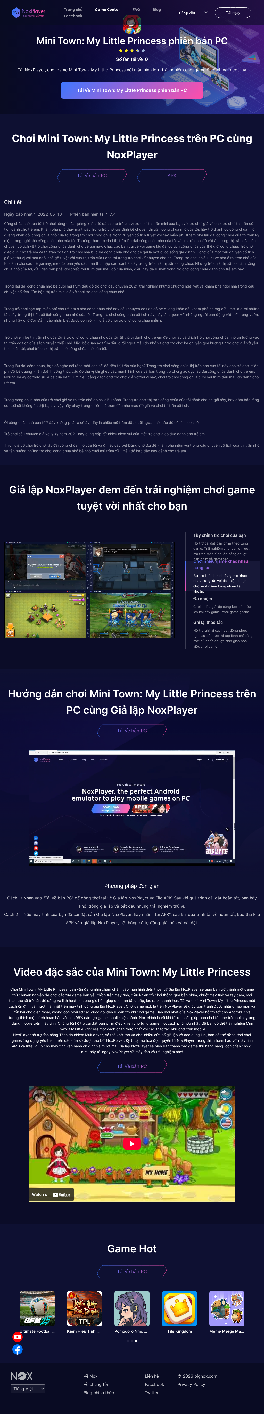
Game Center (107, 9)
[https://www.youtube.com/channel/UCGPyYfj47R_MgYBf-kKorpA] (17, 1337)
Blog (157, 9)
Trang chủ (73, 9)
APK (172, 175)
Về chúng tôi (96, 1384)
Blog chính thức (99, 1392)
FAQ (136, 9)
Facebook (73, 15)
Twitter (152, 1392)
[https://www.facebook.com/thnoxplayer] (17, 1349)
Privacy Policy (191, 1384)
